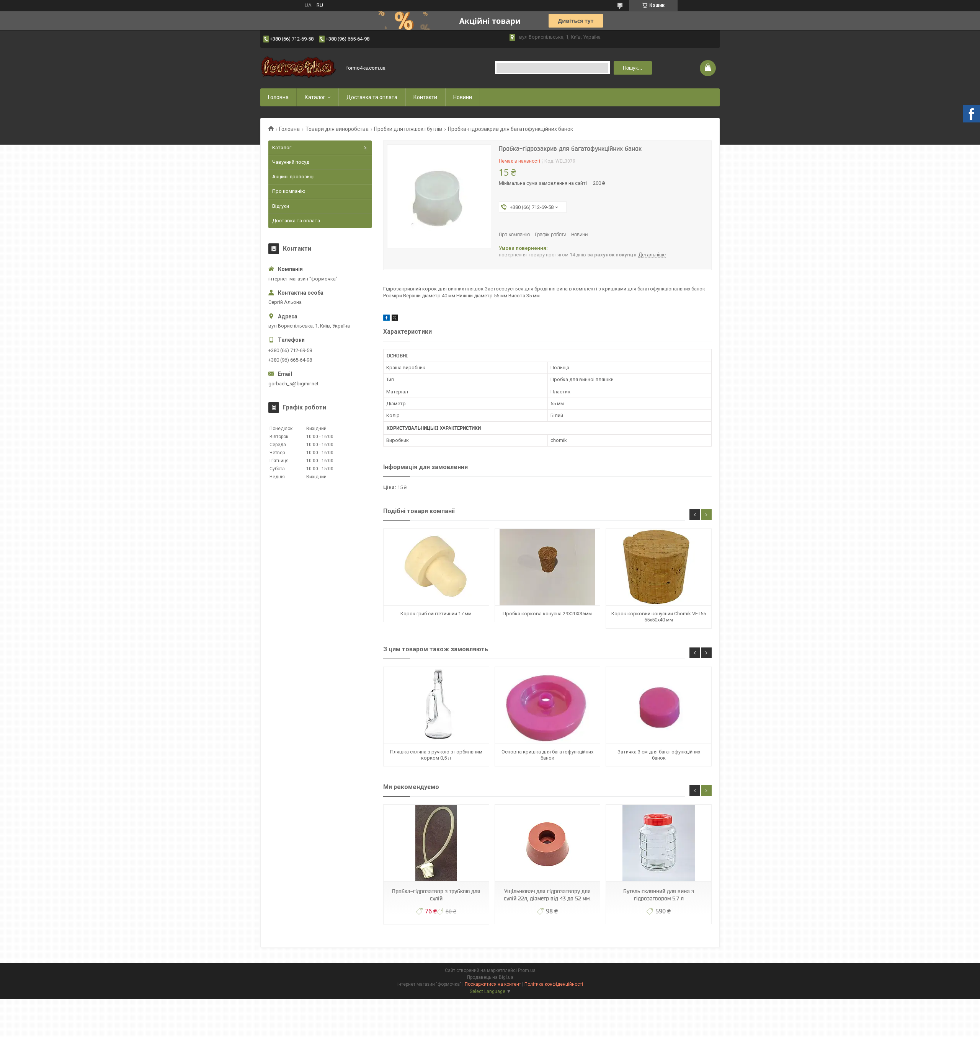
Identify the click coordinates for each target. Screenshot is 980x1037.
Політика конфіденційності (553, 984)
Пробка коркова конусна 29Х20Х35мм (547, 613)
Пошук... (632, 68)
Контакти (425, 97)
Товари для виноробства (337, 129)
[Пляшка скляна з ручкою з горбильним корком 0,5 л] (436, 705)
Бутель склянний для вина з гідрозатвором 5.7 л (658, 895)
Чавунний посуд (290, 162)
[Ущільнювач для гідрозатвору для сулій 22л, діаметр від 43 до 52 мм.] (547, 843)
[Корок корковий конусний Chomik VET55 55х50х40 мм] (658, 567)
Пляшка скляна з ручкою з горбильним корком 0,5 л (436, 755)
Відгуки (280, 206)
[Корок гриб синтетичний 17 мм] (436, 567)
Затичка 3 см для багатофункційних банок (658, 755)
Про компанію (288, 191)
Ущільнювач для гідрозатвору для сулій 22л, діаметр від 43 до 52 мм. (547, 895)
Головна (278, 97)
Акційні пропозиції (293, 176)
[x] (395, 319)
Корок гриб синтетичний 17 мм (436, 613)
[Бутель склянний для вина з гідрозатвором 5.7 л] (658, 843)
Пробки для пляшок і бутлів (408, 129)
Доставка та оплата (371, 97)
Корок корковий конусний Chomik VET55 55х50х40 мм (658, 617)
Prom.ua (527, 970)
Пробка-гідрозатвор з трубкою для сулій (436, 895)
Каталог (315, 97)
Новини (462, 97)
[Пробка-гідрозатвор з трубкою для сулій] (436, 843)
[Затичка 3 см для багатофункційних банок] (658, 705)
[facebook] (386, 319)
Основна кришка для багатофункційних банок (547, 755)
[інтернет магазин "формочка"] (298, 67)
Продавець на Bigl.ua (490, 977)
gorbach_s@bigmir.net (293, 383)
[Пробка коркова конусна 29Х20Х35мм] (547, 567)
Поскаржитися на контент (493, 984)
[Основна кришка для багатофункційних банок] (547, 705)
